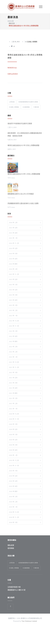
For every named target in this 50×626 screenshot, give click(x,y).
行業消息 (36, 107)
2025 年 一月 (25, 238)
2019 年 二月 (25, 501)
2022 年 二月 (25, 352)
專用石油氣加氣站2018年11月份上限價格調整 (24, 174)
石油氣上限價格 (32, 42)
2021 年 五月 (25, 388)
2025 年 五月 (25, 233)
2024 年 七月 (25, 248)
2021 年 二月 (25, 403)
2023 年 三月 (25, 305)
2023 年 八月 (25, 284)
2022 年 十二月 (25, 321)
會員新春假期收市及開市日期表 (28, 102)
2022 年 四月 (25, 341)
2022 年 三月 (25, 346)
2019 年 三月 (25, 496)
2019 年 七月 (25, 481)
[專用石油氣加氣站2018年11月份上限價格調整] (13, 167)
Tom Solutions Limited (29, 621)
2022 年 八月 (25, 331)
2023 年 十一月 (25, 274)
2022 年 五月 (25, 336)
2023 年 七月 (25, 289)
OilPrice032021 (13, 74)
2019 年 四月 (25, 491)
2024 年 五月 (25, 258)
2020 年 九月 (25, 429)
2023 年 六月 (25, 295)
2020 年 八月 (25, 434)
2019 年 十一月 (25, 465)
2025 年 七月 (25, 227)
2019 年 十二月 (25, 460)
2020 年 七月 (25, 439)
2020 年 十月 (25, 424)
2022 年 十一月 (25, 326)
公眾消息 (12, 102)
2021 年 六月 (25, 383)
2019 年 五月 (25, 486)
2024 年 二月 (25, 269)
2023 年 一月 (25, 315)
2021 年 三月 (25, 398)
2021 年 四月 (25, 393)
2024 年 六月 (25, 253)
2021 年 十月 (25, 372)
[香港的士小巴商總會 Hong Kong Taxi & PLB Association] (23, 6)
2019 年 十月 (25, 470)
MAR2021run (12, 68)
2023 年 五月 (25, 300)
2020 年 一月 (25, 455)
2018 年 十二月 (25, 512)
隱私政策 (11, 545)
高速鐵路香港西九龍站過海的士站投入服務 (23, 203)
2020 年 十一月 (25, 419)
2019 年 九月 (25, 476)
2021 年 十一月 (25, 367)
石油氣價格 (26, 107)
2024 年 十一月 (25, 243)
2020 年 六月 (25, 445)
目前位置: (11, 21)
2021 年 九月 (25, 377)
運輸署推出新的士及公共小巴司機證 (21, 194)
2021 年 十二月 (25, 362)
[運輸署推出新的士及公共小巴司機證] (13, 187)
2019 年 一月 (25, 507)
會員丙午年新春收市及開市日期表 (20, 123)
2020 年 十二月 (25, 414)
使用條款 (11, 548)
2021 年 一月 (25, 408)
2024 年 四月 (25, 264)
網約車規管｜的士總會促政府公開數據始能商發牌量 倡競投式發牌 (25, 134)
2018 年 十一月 (25, 517)
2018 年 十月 (25, 522)
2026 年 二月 (25, 222)
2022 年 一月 (25, 357)
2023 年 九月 (25, 279)
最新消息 (13, 17)
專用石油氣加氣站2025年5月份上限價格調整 (23, 145)
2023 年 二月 (25, 310)
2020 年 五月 (25, 450)
